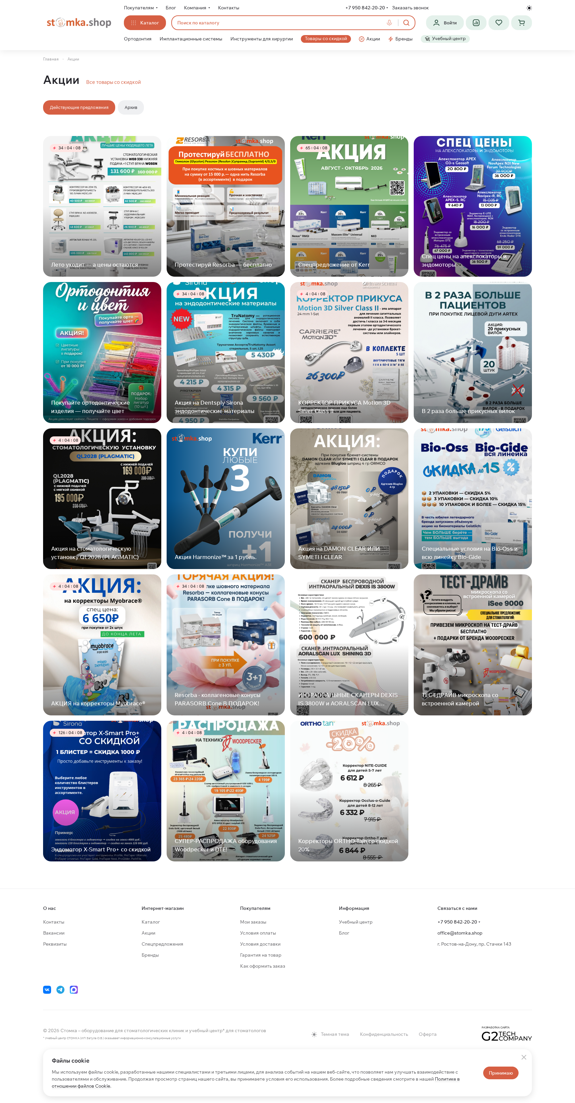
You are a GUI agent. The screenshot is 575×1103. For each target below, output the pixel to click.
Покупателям (255, 908)
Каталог (151, 922)
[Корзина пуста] (521, 22)
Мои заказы (253, 922)
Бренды (150, 955)
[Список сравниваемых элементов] (476, 22)
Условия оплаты (258, 933)
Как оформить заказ (262, 966)
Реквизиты (55, 944)
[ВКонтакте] (47, 990)
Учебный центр (356, 922)
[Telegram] (60, 990)
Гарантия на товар (260, 955)
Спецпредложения (162, 944)
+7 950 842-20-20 (365, 8)
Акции (148, 933)
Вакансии (53, 933)
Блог (344, 933)
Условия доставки (260, 944)
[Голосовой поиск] (390, 22)
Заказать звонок (410, 8)
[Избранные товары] (499, 22)
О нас (49, 908)
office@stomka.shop (460, 933)
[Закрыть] (524, 1057)
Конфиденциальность (384, 1034)
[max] (74, 990)
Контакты (53, 922)
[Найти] (406, 22)
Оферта (428, 1034)
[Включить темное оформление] (529, 8)
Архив (131, 107)
